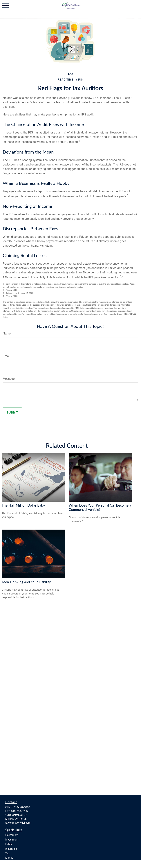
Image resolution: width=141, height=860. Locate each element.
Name (7, 333)
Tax (7, 853)
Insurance (11, 848)
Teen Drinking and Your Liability (26, 582)
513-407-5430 (22, 807)
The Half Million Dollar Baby (23, 505)
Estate (9, 844)
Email (6, 356)
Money (9, 858)
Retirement (11, 835)
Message (9, 378)
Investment (11, 839)
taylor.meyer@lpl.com (17, 822)
